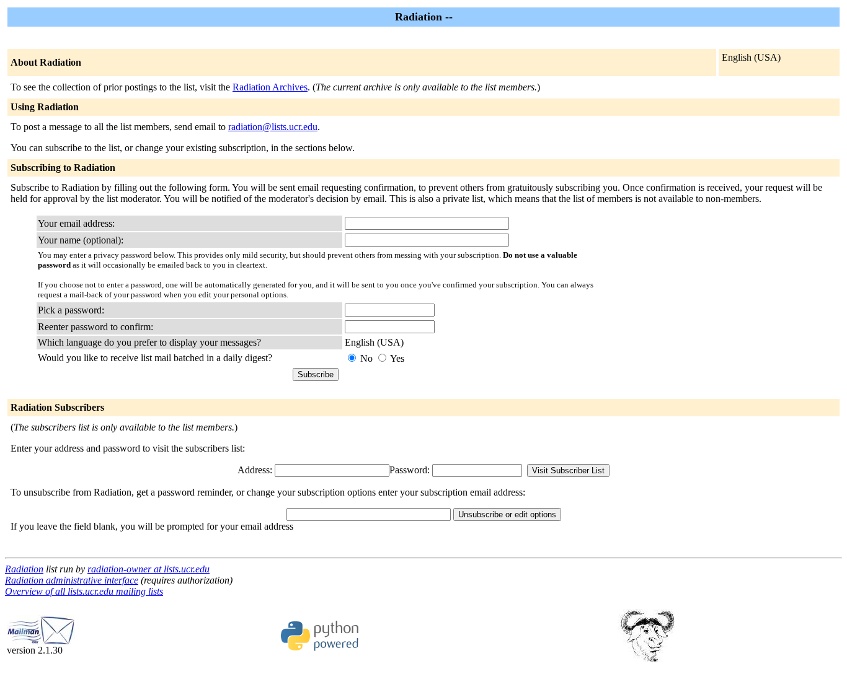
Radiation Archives (270, 87)
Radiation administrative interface (71, 580)
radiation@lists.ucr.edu (272, 126)
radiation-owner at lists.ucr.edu (148, 569)
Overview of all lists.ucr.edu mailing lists (84, 591)
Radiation (24, 569)
